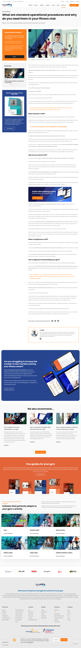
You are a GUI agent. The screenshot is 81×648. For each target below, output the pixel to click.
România (73, 1)
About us (62, 1)
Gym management (18, 619)
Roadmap (69, 619)
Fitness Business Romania (58, 617)
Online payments (5, 615)
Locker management (18, 617)
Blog (8, 23)
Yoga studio (30, 617)
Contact (67, 1)
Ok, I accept (64, 639)
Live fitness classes (18, 615)
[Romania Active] (48, 631)
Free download (10, 128)
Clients (58, 5)
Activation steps (57, 621)
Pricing (53, 5)
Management (43, 615)
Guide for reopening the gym (59, 615)
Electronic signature (5, 619)
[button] (11, 84)
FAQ (68, 615)
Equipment (56, 619)
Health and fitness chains (32, 619)
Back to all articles (40, 452)
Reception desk (43, 617)
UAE (78, 1)
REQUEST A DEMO (9, 389)
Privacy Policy (30, 642)
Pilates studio (30, 615)
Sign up (14, 56)
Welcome (31, 5)
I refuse (56, 639)
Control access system (6, 617)
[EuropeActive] (33, 631)
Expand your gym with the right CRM (14, 93)
